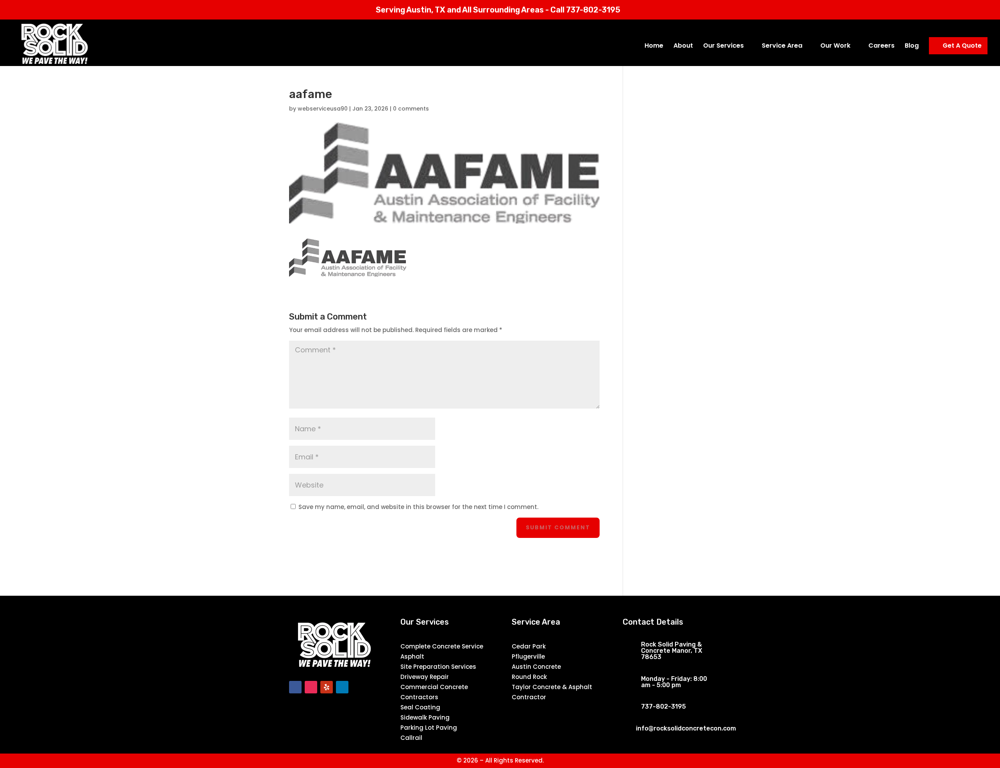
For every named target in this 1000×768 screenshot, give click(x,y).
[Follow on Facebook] (295, 687)
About (683, 46)
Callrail (411, 738)
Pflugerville (528, 656)
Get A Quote (962, 45)
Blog (912, 46)
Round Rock (529, 677)
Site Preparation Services (438, 667)
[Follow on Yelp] (326, 687)
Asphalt (412, 656)
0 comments (411, 109)
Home (654, 46)
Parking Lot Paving (428, 727)
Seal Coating (420, 707)
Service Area (782, 46)
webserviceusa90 (323, 109)
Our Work (835, 46)
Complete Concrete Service (441, 646)
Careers (881, 46)
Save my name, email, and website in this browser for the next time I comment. (418, 507)
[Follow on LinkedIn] (342, 687)
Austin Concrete (536, 667)
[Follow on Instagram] (311, 687)
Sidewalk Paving (425, 717)
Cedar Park (529, 646)
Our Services (723, 46)
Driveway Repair (424, 677)
